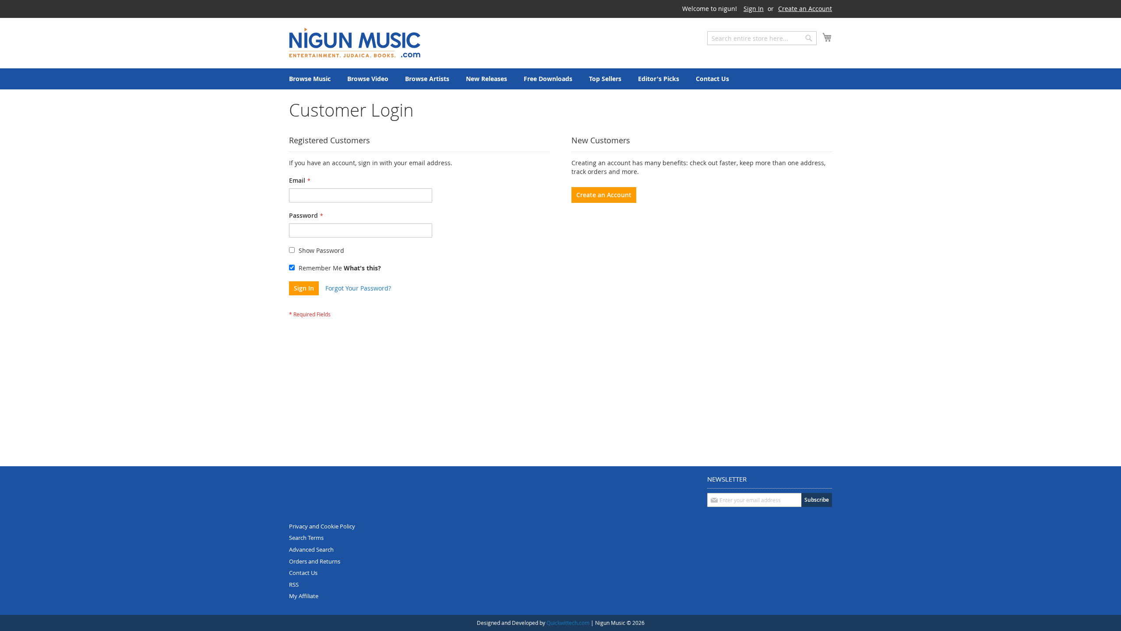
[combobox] (762, 38)
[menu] (560, 78)
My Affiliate (303, 596)
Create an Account (805, 8)
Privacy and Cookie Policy (322, 526)
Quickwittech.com (567, 622)
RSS (294, 584)
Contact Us (303, 573)
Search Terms (306, 538)
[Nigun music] (354, 42)
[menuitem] (310, 78)
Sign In (754, 8)
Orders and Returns (314, 561)
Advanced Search (311, 549)
